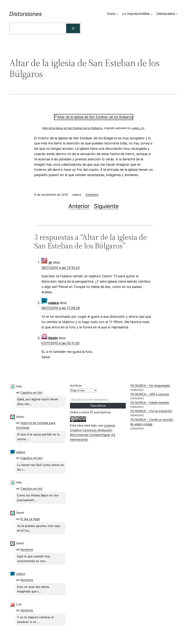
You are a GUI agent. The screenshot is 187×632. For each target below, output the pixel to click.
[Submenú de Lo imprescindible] (151, 14)
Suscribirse (98, 405)
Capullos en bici (31, 392)
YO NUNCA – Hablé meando (149, 402)
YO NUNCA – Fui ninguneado (150, 385)
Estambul (92, 194)
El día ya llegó (30, 519)
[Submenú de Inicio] (117, 14)
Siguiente (106, 206)
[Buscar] (73, 28)
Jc (50, 262)
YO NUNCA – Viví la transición (151, 411)
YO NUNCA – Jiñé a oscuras (149, 394)
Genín (53, 338)
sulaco (53, 303)
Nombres (26, 549)
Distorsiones (25, 13)
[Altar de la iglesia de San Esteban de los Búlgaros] (93, 117)
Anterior (78, 206)
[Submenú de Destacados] (177, 14)
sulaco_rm (137, 128)
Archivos (76, 385)
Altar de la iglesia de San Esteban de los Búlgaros (72, 128)
